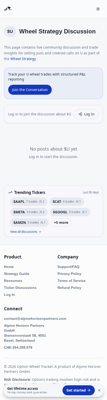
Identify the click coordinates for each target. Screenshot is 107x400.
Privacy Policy (69, 274)
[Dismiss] (99, 390)
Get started (76, 390)
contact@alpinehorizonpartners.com (35, 318)
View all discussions (23, 232)
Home (9, 267)
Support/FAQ (68, 267)
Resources (13, 281)
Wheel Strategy (23, 58)
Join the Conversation (30, 89)
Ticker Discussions (20, 288)
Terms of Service (71, 281)
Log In (89, 114)
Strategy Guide (16, 274)
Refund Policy (69, 288)
